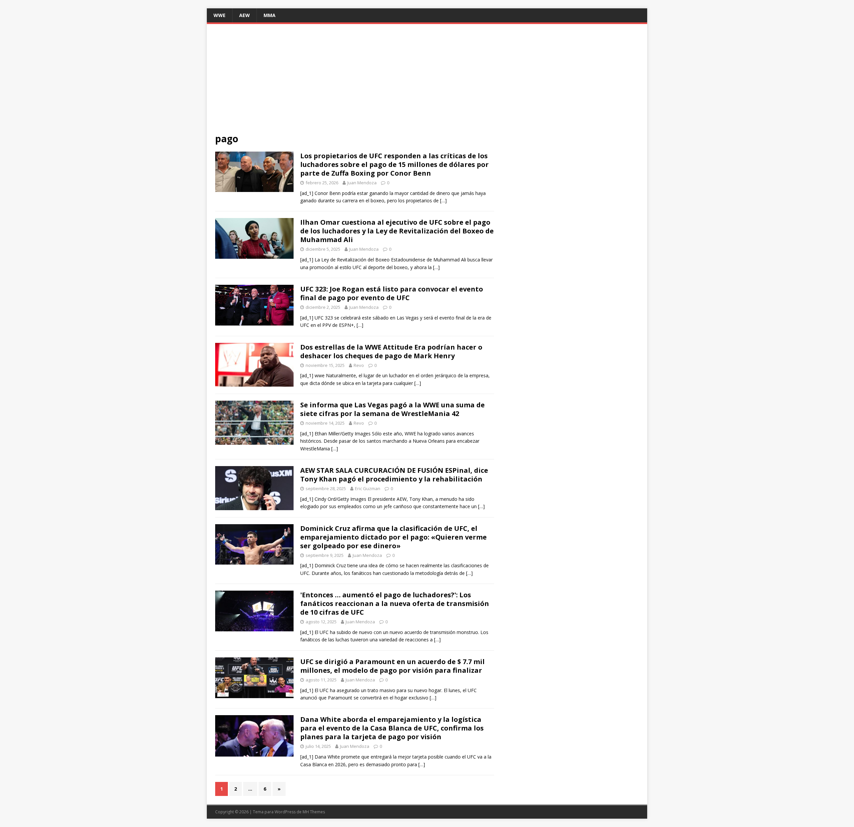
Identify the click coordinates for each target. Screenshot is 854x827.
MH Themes (314, 812)
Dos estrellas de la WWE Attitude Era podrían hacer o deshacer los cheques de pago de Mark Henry (391, 351)
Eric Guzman (367, 488)
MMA (270, 15)
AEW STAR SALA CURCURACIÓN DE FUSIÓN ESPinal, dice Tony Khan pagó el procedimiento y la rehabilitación (394, 474)
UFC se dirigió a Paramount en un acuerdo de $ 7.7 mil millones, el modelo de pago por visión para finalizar (392, 666)
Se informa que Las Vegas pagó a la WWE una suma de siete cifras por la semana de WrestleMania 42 (392, 409)
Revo (359, 365)
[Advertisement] (427, 82)
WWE (220, 15)
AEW (244, 15)
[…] (443, 200)
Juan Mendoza (362, 183)
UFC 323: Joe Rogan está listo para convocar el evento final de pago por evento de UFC (391, 293)
